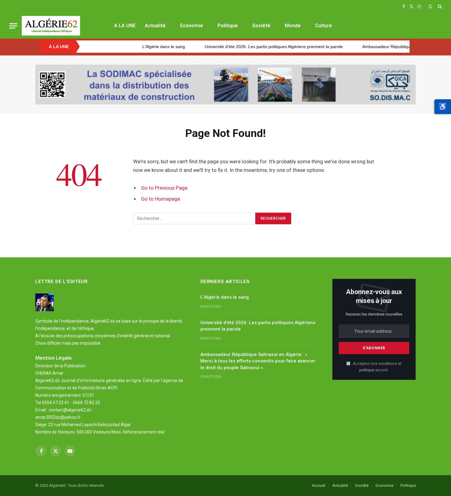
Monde (293, 25)
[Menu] (13, 26)
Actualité (155, 25)
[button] (442, 106)
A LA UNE (125, 25)
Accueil (318, 485)
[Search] (439, 6)
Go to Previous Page (164, 188)
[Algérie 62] (51, 26)
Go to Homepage (160, 199)
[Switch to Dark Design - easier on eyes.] (430, 6)
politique (366, 370)
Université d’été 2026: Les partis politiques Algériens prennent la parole (256, 46)
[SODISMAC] (225, 84)
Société (261, 25)
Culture (323, 25)
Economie (191, 25)
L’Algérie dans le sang (146, 46)
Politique (228, 25)
